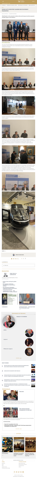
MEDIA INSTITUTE (31, 5)
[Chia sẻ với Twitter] (14, 258)
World (2, 465)
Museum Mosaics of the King (22, 464)
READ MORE (17, 428)
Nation (3, 464)
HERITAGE (4, 5)
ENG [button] (33, 1)
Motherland (3, 463)
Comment (5, 261)
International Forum (21, 465)
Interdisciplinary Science (12, 5)
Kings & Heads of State (22, 463)
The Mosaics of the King (23, 5)
